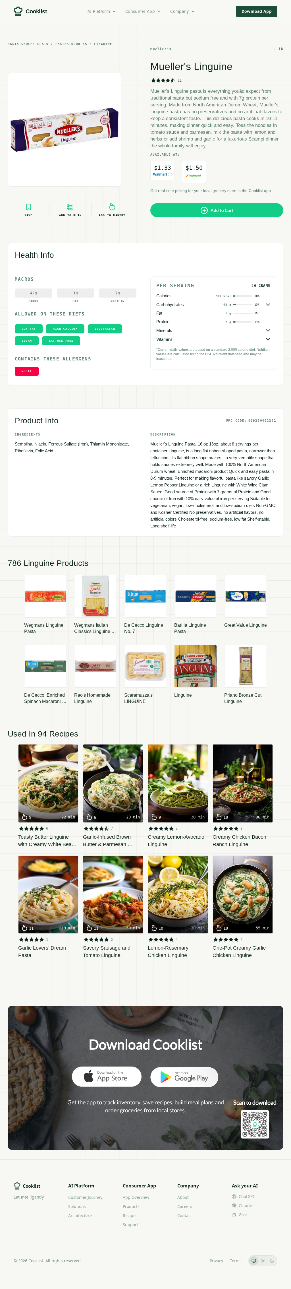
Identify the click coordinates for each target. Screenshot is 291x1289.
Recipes (130, 1215)
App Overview (136, 1197)
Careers (184, 1206)
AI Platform (99, 11)
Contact (184, 1215)
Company (179, 11)
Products (131, 1206)
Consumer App (140, 11)
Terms (236, 1260)
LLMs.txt (195, 1260)
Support (130, 1224)
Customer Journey (85, 1197)
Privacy (216, 1260)
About (183, 1197)
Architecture (80, 1215)
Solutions (77, 1206)
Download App (257, 11)
